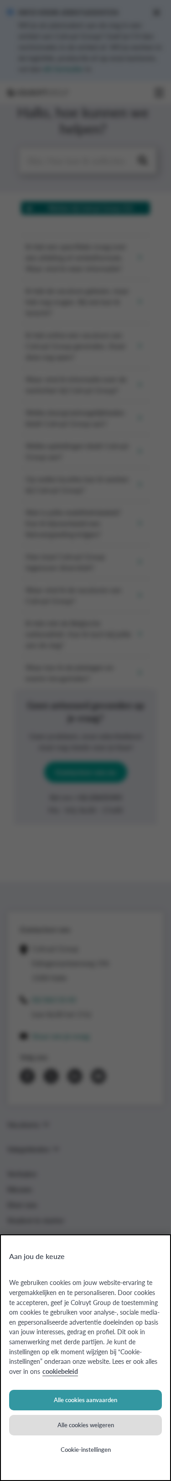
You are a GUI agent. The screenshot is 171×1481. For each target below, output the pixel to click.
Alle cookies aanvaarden (85, 1399)
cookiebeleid (60, 1371)
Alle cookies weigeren (85, 1424)
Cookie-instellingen (86, 1449)
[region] (85, 1357)
